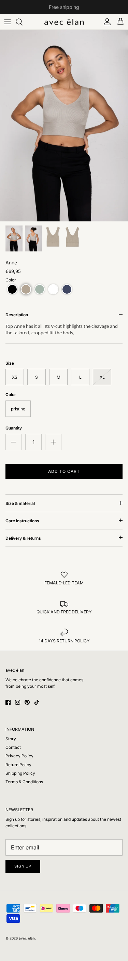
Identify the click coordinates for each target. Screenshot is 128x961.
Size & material (20, 503)
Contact (13, 747)
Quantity (13, 428)
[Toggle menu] (7, 21)
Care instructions (22, 520)
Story (10, 738)
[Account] (105, 21)
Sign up (22, 866)
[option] (64, 126)
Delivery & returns (23, 538)
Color (10, 279)
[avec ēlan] (64, 22)
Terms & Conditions (24, 781)
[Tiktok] (36, 702)
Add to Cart (64, 471)
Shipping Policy (20, 773)
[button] (12, 289)
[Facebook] (8, 702)
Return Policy (18, 764)
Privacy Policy (19, 755)
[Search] (22, 21)
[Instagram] (17, 702)
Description (16, 314)
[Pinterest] (27, 702)
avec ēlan (27, 938)
